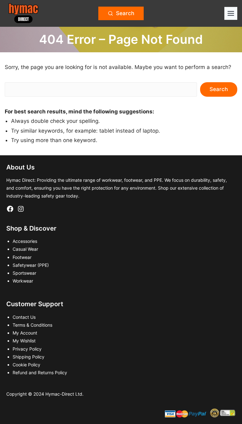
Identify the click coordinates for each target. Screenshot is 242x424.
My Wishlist (24, 340)
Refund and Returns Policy (40, 372)
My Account (25, 332)
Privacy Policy (27, 349)
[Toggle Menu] (230, 13)
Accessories (25, 241)
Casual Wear (25, 249)
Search (219, 89)
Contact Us (24, 317)
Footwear (22, 257)
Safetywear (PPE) (31, 265)
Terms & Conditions (32, 325)
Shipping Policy (28, 356)
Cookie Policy (26, 364)
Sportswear (24, 273)
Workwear (23, 281)
